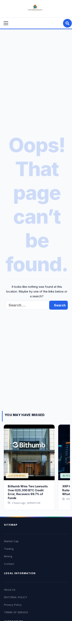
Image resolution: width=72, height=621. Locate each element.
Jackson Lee (33, 502)
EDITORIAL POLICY (15, 597)
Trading (9, 548)
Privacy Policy (12, 604)
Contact (9, 563)
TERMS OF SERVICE (16, 612)
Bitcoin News (17, 475)
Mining (8, 556)
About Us (9, 589)
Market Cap (11, 541)
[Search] (67, 23)
